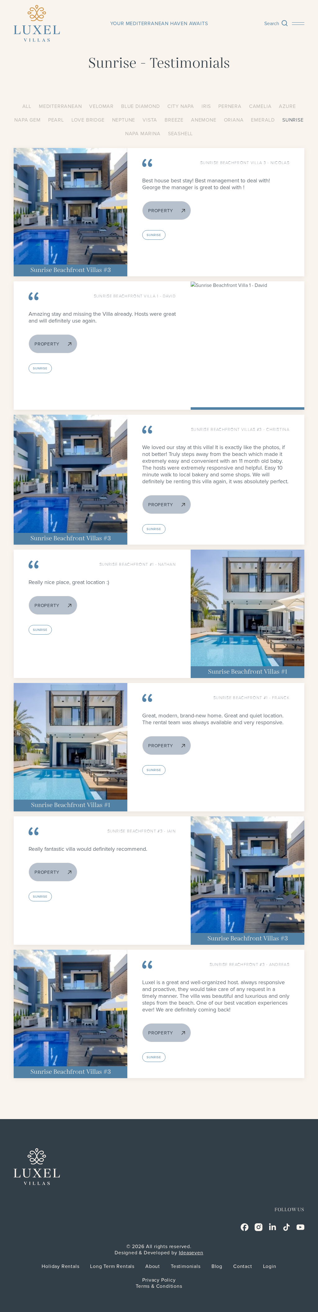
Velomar (101, 106)
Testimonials (186, 1266)
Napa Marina (143, 134)
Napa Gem (27, 120)
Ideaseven (191, 1253)
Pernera (230, 106)
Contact (242, 1266)
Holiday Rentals (60, 1266)
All (26, 106)
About (152, 1266)
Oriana (234, 120)
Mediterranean (60, 106)
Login (269, 1266)
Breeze (174, 120)
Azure (287, 106)
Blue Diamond (140, 106)
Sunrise (293, 120)
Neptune (123, 120)
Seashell (180, 134)
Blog (216, 1266)
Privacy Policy (158, 1280)
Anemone (203, 120)
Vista (150, 120)
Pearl (56, 120)
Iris (206, 106)
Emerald (263, 120)
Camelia (260, 106)
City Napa (180, 106)
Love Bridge (88, 120)
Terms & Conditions (159, 1286)
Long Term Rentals (112, 1266)
